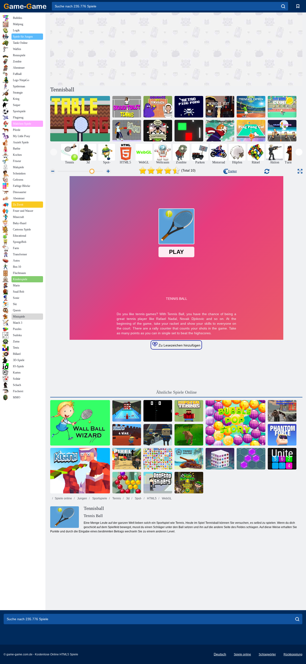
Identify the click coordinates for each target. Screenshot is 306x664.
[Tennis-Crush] (126, 411)
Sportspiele (99, 498)
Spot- (138, 498)
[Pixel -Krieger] (126, 458)
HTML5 (151, 498)
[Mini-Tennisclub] (282, 106)
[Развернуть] (300, 171)
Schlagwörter (267, 654)
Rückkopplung (293, 654)
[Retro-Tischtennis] (189, 106)
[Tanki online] (189, 458)
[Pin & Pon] (126, 130)
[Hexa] (251, 458)
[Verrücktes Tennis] (282, 130)
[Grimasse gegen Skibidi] (157, 106)
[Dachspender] (157, 482)
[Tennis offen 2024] (251, 106)
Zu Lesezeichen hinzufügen (179, 345)
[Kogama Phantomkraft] (282, 435)
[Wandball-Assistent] (80, 423)
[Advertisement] (113, 48)
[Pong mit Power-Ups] (189, 130)
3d (128, 498)
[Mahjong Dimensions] (220, 458)
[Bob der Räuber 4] (189, 482)
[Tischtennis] (80, 118)
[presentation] (53, 152)
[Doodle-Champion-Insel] (220, 130)
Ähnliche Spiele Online (176, 392)
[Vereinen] (282, 458)
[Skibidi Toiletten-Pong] (220, 106)
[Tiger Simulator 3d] (189, 435)
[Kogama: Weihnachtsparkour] (80, 470)
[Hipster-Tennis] (189, 411)
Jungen (81, 498)
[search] (283, 6)
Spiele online (63, 498)
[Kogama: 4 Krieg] (126, 435)
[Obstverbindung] (157, 458)
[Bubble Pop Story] (235, 423)
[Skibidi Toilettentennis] (126, 106)
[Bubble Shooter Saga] (126, 482)
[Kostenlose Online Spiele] (25, 6)
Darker (232, 171)
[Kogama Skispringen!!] (157, 435)
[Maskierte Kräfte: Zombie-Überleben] (282, 411)
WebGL (166, 498)
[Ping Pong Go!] (251, 130)
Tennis (116, 498)
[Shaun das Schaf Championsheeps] (157, 130)
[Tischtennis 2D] (157, 411)
